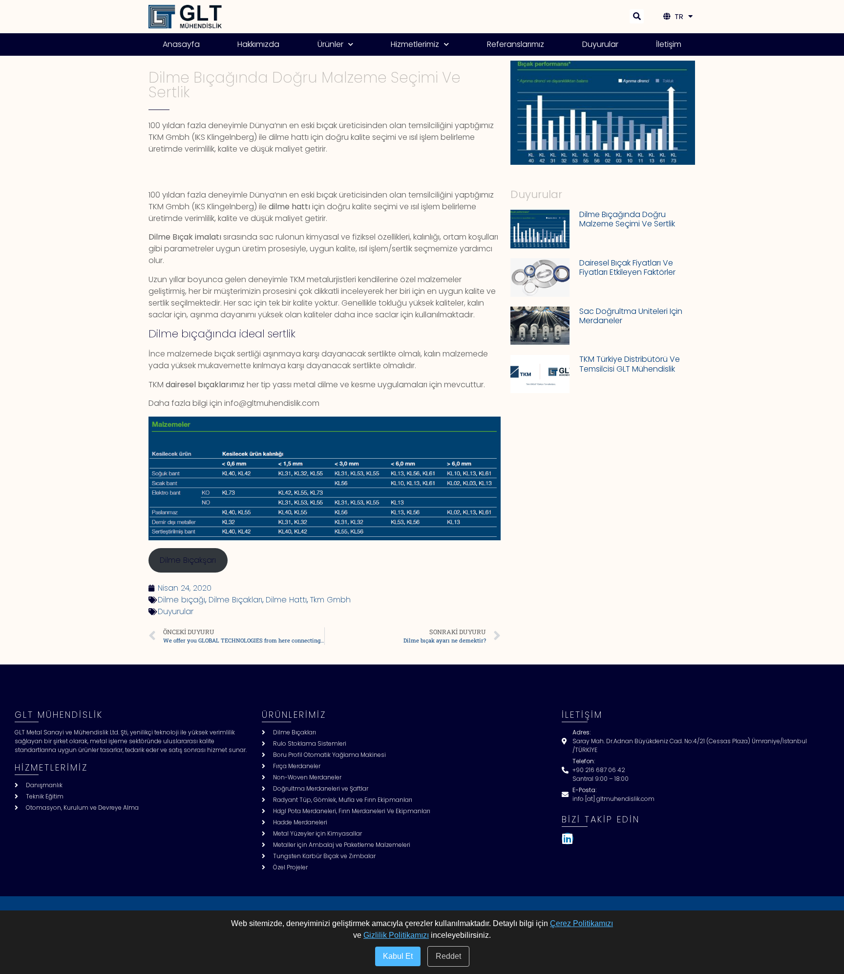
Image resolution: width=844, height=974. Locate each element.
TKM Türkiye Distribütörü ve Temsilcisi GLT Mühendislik (629, 364)
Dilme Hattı (286, 599)
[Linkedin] (567, 838)
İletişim (668, 44)
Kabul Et (398, 956)
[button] (637, 16)
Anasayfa (181, 44)
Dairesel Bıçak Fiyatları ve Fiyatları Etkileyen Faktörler (627, 267)
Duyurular (600, 44)
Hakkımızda (258, 44)
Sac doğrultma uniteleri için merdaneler (630, 316)
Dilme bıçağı (181, 599)
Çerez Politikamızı (581, 923)
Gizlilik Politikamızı (396, 935)
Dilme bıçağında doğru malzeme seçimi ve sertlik (627, 219)
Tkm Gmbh (330, 599)
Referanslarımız (515, 44)
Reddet (448, 956)
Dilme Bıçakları (235, 599)
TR (677, 16)
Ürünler (330, 44)
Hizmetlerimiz (415, 44)
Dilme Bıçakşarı (188, 560)
